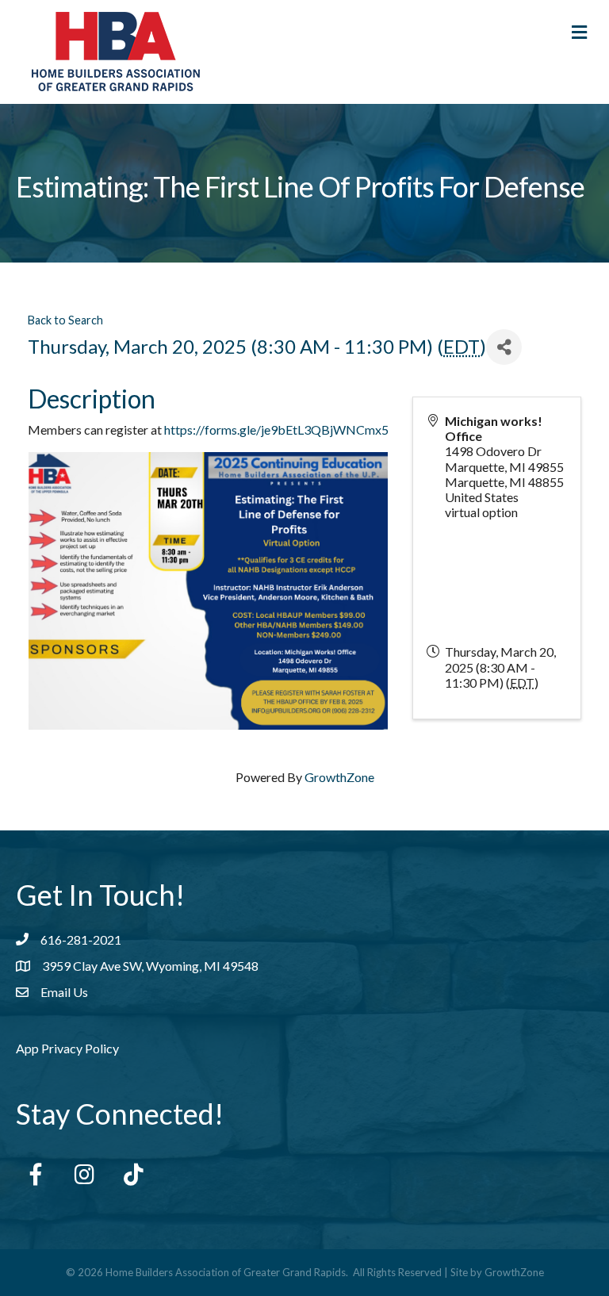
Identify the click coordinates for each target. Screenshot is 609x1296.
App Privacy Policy (67, 1048)
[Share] (504, 347)
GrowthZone (339, 776)
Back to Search (65, 320)
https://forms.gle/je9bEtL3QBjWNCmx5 (276, 429)
